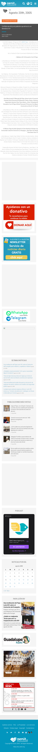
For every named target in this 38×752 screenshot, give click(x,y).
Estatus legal (14, 728)
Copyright (22, 728)
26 (23, 583)
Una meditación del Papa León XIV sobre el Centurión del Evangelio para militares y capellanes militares (12, 607)
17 (14, 580)
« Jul (5, 590)
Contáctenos (30, 728)
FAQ (14, 725)
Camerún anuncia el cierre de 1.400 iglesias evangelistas (20, 418)
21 (32, 580)
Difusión (6, 728)
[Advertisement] (19, 181)
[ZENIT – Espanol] (10, 4)
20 (28, 580)
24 (14, 583)
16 (10, 580)
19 (23, 580)
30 (10, 586)
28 (32, 583)
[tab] (11, 685)
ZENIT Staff (5, 36)
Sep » (8, 590)
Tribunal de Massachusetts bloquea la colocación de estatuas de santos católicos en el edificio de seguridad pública (19, 384)
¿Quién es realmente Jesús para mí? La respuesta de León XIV (11, 618)
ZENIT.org (24, 42)
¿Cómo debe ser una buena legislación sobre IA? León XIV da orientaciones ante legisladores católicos (22, 428)
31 (14, 586)
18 (19, 580)
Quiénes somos (7, 725)
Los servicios (31, 725)
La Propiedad (21, 725)
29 (5, 586)
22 (5, 583)
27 (28, 583)
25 (19, 583)
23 (10, 583)
